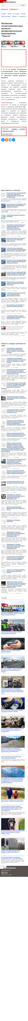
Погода (23, 14)
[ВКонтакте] (3, 139)
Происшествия (5, 16)
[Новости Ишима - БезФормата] (8, 1)
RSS (10, 874)
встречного (4, 99)
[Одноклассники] (6, 139)
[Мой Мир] (13, 139)
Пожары (14, 16)
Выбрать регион (4, 873)
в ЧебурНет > (22, 16)
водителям (4, 104)
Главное (3, 14)
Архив (10, 14)
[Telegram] (10, 139)
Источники (16, 14)
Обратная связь (4, 872)
